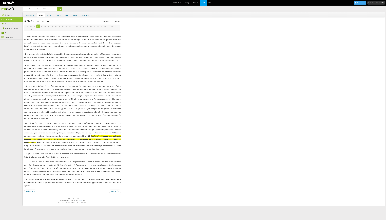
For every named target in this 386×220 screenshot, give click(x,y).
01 (27, 26)
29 (111, 142)
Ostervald (75, 15)
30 (114, 146)
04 (38, 26)
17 (84, 26)
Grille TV (195, 3)
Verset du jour (9, 37)
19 (91, 26)
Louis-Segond (30, 15)
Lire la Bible (8, 19)
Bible (203, 3)
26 (115, 26)
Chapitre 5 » (115, 191)
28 (31, 29)
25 (112, 26)
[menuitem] (11, 15)
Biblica (80, 200)
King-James (85, 15)
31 (26, 154)
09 (56, 26)
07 (49, 26)
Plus (210, 3)
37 (75, 182)
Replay (186, 3)
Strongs (117, 21)
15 (77, 26)
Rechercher (8, 15)
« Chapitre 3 (30, 191)
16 (80, 26)
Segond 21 (50, 15)
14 (73, 26)
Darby (66, 15)
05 (42, 26)
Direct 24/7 (177, 3)
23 (105, 26)
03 (34, 26)
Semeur (40, 15)
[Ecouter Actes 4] (48, 21)
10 (59, 26)
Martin (59, 15)
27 (27, 29)
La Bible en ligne (8, 9)
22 (101, 26)
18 (87, 26)
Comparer (105, 21)
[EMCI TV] (8, 2)
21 (98, 26)
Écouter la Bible (10, 24)
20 (94, 26)
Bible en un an (9, 33)
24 (108, 26)
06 (45, 26)
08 (52, 26)
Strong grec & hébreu (11, 28)
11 (63, 26)
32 (26, 162)
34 (91, 168)
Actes (28, 21)
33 (74, 165)
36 (26, 179)
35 (98, 171)
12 (66, 26)
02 (31, 26)
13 (70, 26)
